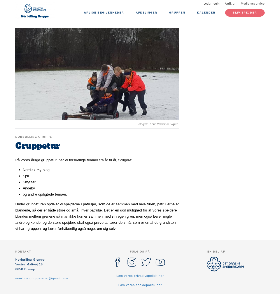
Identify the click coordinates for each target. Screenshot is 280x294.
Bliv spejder (245, 12)
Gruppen (177, 12)
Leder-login (211, 3)
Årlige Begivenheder (104, 12)
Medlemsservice (253, 3)
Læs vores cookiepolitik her (140, 285)
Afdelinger (146, 12)
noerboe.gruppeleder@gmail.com (41, 278)
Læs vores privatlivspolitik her (140, 275)
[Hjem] (35, 10)
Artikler (230, 3)
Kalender (206, 12)
